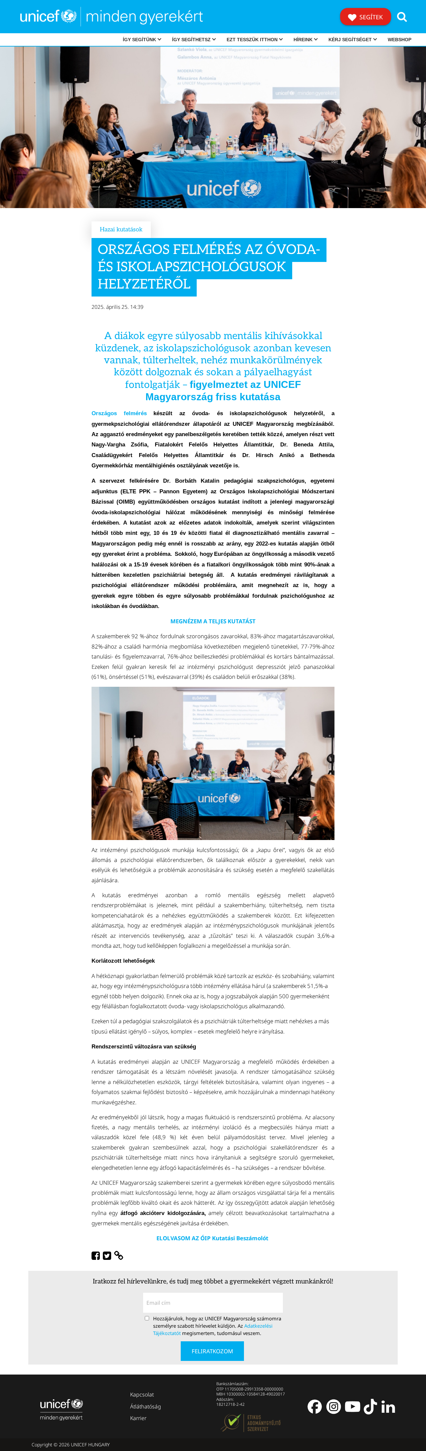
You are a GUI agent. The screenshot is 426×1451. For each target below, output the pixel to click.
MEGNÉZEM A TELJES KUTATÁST (213, 621)
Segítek (370, 17)
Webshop (399, 39)
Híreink (303, 39)
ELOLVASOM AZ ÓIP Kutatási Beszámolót (213, 1238)
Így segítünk (139, 39)
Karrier (138, 1418)
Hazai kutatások (121, 229)
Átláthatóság (145, 1406)
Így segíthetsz (191, 39)
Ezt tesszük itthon (252, 39)
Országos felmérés (119, 413)
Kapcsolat (142, 1394)
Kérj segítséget (350, 39)
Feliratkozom (212, 1351)
